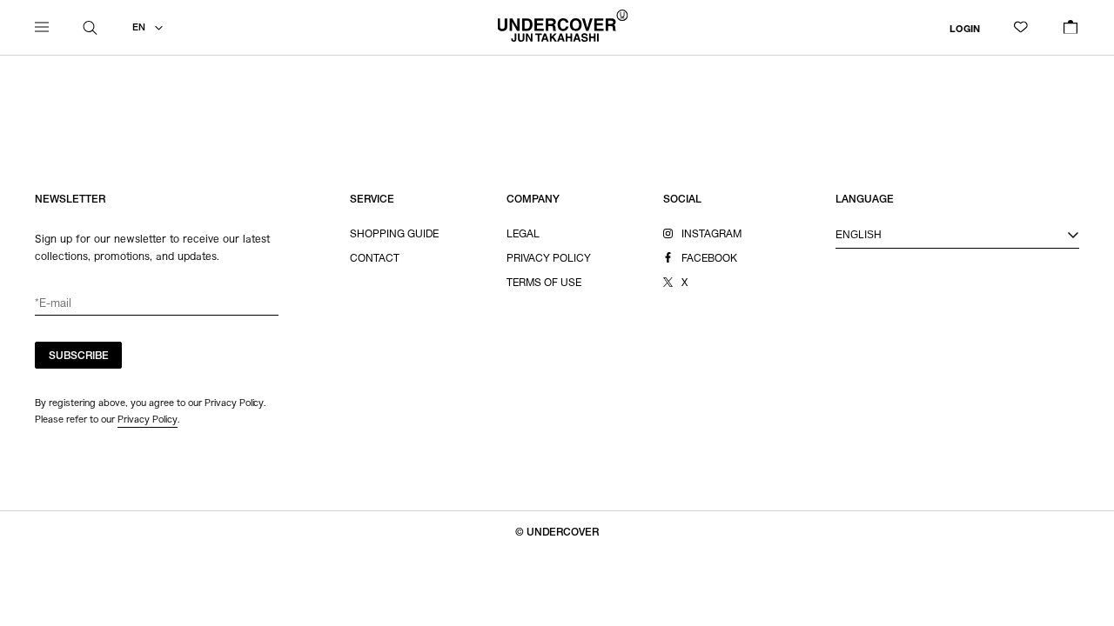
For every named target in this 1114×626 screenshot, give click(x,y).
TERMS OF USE (544, 283)
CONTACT (374, 259)
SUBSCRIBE (79, 356)
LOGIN (965, 29)
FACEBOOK (709, 259)
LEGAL (523, 235)
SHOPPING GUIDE (394, 235)
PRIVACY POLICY (549, 259)
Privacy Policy (147, 419)
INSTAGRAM (711, 235)
